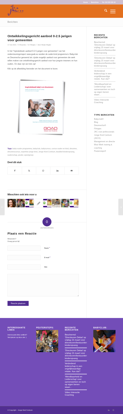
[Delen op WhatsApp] (43, 170)
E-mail (47, 257)
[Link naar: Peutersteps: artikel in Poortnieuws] (20, 203)
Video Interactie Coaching (101, 101)
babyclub (36, 148)
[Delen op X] (29, 170)
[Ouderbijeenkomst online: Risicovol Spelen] (120, 207)
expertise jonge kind (29, 152)
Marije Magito (46, 45)
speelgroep (28, 155)
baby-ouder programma (22, 148)
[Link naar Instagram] (113, 410)
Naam (47, 248)
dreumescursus (14, 152)
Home (85, 2)
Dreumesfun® (100, 125)
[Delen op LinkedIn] (57, 170)
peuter (20, 155)
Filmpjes (33, 45)
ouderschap (12, 155)
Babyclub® (99, 119)
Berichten (95, 2)
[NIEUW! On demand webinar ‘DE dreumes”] (2, 207)
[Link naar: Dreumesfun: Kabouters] (74, 203)
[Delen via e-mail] (72, 170)
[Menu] (111, 11)
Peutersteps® (100, 151)
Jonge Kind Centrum (46, 152)
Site (45, 267)
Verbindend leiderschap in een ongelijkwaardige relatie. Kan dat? (102, 75)
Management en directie (104, 141)
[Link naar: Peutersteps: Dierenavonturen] (38, 203)
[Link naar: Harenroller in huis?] (56, 203)
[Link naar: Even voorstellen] (12, 203)
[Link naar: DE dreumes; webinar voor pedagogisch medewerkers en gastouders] (65, 203)
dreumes (73, 148)
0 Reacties (22, 45)
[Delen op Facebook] (15, 170)
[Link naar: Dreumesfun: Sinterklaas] (47, 203)
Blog (96, 122)
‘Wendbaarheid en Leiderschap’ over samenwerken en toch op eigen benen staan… (104, 89)
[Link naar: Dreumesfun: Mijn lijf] (29, 203)
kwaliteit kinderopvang (65, 152)
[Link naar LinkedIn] (108, 410)
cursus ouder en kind (60, 148)
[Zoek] (104, 11)
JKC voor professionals (104, 132)
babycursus (46, 148)
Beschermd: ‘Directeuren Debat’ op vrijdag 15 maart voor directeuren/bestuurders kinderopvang (105, 47)
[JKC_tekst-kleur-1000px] (17, 11)
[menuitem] (86, 2)
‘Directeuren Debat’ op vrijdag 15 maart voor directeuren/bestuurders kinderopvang (105, 62)
